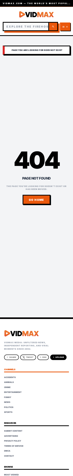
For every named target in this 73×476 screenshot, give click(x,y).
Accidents (10, 377)
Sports (8, 412)
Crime (7, 387)
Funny (7, 397)
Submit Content (13, 431)
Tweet (30, 357)
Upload (58, 357)
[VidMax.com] (36, 14)
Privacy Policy (12, 441)
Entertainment (13, 392)
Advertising (11, 436)
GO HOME (36, 199)
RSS (43, 357)
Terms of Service (13, 446)
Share (12, 357)
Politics (8, 407)
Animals (9, 382)
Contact (9, 456)
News (7, 402)
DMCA (7, 451)
